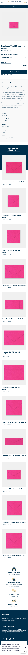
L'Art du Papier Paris (14, 2)
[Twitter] (10, 639)
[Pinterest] (13, 639)
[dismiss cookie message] (25, 647)
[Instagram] (3, 639)
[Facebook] (6, 639)
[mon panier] (25, 2)
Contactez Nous (14, 596)
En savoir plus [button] (17, 650)
